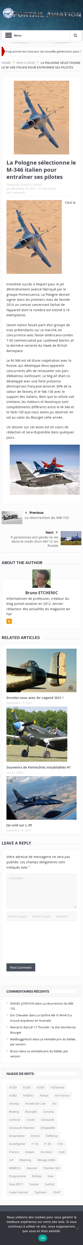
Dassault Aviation (21, 1128)
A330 (26, 1087)
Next (49, 532)
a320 (13, 1087)
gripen (29, 1152)
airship (14, 1103)
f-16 (35, 1144)
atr (54, 1103)
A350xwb (57, 1087)
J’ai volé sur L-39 (19, 825)
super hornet (18, 1192)
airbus (44, 1095)
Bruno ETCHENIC (31, 184)
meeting (25, 1160)
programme (17, 1176)
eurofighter (17, 1144)
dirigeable (48, 1128)
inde (62, 1152)
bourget (31, 1111)
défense (52, 1136)
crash (31, 1119)
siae (50, 1176)
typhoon (40, 1192)
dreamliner (17, 1136)
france (14, 1152)
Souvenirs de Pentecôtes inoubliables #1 (38, 767)
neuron (32, 1168)
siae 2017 (16, 1184)
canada (48, 1111)
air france (62, 1095)
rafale (36, 1176)
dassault (47, 1119)
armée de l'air (35, 1103)
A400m (28, 1095)
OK (43, 1238)
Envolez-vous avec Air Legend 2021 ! (34, 697)
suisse (34, 1184)
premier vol (51, 1168)
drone (35, 1136)
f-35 (47, 1144)
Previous (37, 513)
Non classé (49, 188)
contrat (14, 1119)
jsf (11, 1160)
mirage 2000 (46, 1160)
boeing (14, 1111)
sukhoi (49, 1184)
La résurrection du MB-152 (47, 517)
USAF (57, 1192)
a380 (13, 1095)
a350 (40, 1087)
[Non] (77, 1228)
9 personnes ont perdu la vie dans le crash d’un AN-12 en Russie (34, 541)
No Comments (15, 192)
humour (46, 1152)
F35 (60, 1144)
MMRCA (15, 1168)
